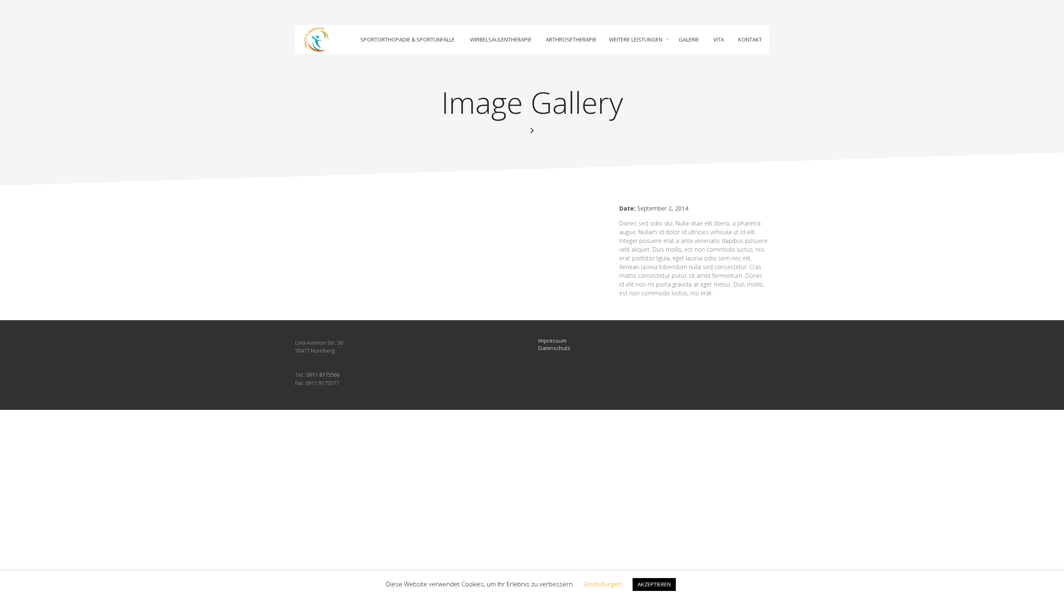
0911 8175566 (323, 374)
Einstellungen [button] (603, 584)
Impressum (552, 340)
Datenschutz (554, 348)
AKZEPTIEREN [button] (654, 584)
